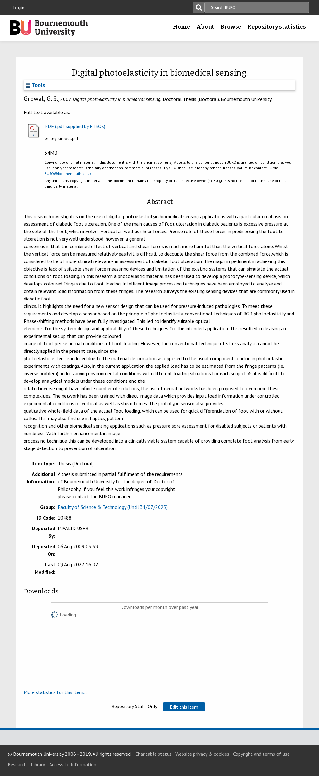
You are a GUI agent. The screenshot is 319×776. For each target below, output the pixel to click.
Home (181, 26)
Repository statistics (276, 26)
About (205, 26)
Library (38, 764)
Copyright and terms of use (261, 754)
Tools (37, 85)
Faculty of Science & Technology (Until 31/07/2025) (113, 507)
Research (17, 764)
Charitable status (153, 754)
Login (18, 7)
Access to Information (72, 764)
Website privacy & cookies (202, 754)
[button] (184, 706)
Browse (231, 26)
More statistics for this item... (55, 692)
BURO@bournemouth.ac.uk (68, 173)
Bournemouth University (49, 28)
